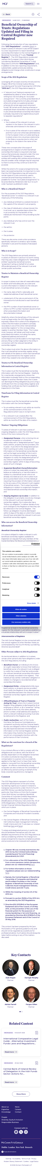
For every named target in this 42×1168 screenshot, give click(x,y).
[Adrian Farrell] (10, 995)
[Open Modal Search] (29, 4)
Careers (18, 1109)
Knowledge (6, 1112)
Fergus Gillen (31, 1004)
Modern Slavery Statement (13, 1161)
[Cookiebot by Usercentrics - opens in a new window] (31, 544)
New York (20, 1147)
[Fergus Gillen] (31, 995)
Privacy (33, 1159)
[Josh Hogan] (10, 968)
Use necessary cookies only (21, 622)
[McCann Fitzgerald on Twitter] (21, 1132)
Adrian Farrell (10, 1004)
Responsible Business (10, 1122)
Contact (18, 1112)
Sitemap (8, 1159)
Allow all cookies (21, 609)
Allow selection (21, 616)
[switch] (37, 583)
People (4, 1117)
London (11, 1147)
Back (8, 14)
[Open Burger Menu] (38, 3)
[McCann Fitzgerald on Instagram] (26, 1132)
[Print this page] (33, 14)
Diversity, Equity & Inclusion (12, 1120)
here (31, 46)
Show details (31, 603)
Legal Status (34, 1161)
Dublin (4, 1147)
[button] (20, 1011)
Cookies (26, 1161)
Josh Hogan (10, 978)
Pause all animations (10, 1151)
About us (5, 1107)
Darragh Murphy (31, 978)
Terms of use (26, 1159)
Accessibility (16, 1159)
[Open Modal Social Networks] (39, 14)
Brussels (28, 1147)
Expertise (5, 1109)
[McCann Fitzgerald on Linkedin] (16, 1132)
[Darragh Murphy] (31, 968)
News (17, 1107)
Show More (21, 1094)
